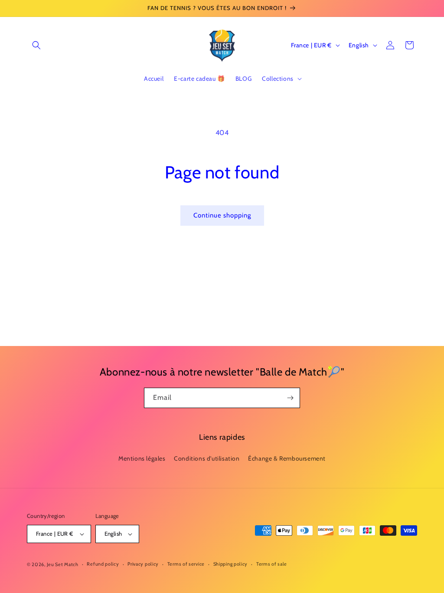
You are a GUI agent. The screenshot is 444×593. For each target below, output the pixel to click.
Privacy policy (143, 564)
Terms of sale (271, 564)
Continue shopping (222, 215)
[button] (36, 45)
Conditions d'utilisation (206, 458)
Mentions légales (142, 458)
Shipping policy (230, 564)
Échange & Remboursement (287, 458)
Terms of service (186, 564)
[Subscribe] (290, 398)
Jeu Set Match (62, 564)
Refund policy (103, 564)
